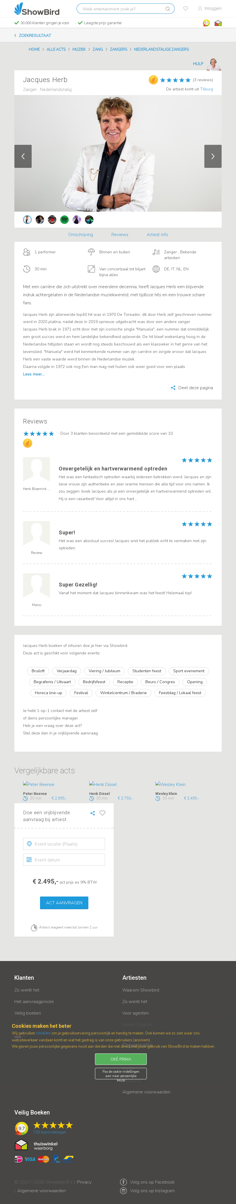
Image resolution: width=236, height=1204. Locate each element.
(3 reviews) (203, 80)
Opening (195, 682)
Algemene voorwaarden (146, 1092)
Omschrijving (80, 235)
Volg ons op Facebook (152, 1182)
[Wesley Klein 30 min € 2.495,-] (184, 785)
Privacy (84, 1178)
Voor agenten (135, 1013)
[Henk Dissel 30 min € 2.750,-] (118, 785)
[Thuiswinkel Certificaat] (36, 1144)
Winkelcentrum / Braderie (123, 693)
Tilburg (206, 89)
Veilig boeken (27, 1013)
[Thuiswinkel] (217, 23)
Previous (23, 156)
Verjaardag (67, 671)
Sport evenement (188, 671)
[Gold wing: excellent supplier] (153, 79)
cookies (43, 1033)
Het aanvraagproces (34, 1001)
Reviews (119, 235)
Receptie (125, 682)
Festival (81, 693)
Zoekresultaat (35, 35)
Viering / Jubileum (104, 671)
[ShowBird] (36, 8)
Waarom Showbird (140, 990)
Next (213, 156)
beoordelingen (49, 1132)
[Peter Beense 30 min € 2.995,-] (52, 785)
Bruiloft (38, 671)
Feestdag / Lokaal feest (180, 693)
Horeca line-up (48, 693)
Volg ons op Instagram (152, 1191)
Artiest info (157, 235)
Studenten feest (146, 671)
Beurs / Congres (160, 682)
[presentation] (64, 844)
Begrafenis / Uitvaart (52, 682)
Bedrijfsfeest (94, 682)
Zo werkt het (26, 990)
